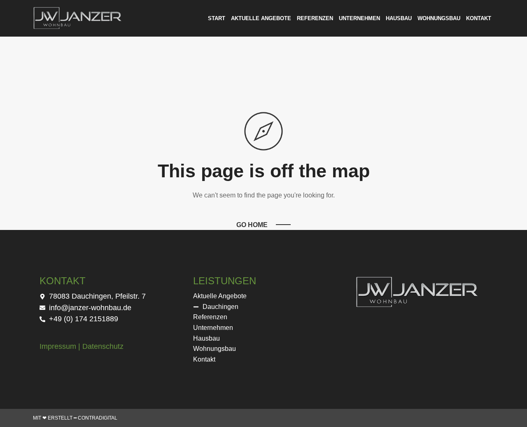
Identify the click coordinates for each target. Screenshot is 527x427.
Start (216, 18)
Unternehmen (359, 18)
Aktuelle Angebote (261, 18)
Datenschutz (103, 346)
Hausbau (399, 18)
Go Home (252, 224)
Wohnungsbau (438, 18)
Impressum (58, 346)
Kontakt (478, 18)
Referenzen (315, 18)
